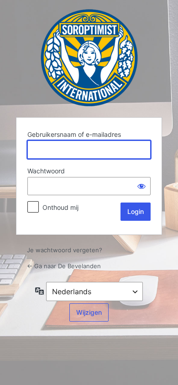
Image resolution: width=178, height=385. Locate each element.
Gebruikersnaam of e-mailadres (74, 134)
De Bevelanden (89, 57)
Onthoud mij (60, 207)
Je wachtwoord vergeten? (64, 250)
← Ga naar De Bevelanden (64, 266)
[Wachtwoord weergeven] (141, 186)
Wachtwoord (46, 171)
